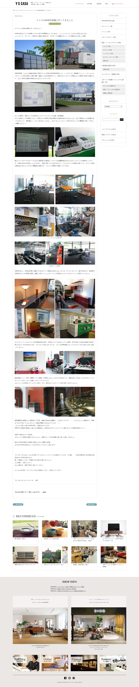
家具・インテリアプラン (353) (111, 42)
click (44, 492)
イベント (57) (106, 31)
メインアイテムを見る (109, 129)
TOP (14, 10)
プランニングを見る (108, 140)
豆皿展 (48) (106, 69)
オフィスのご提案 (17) (109, 86)
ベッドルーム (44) (108, 53)
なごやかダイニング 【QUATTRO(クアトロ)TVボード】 (113, 539)
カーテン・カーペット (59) (110, 57)
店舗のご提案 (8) (107, 93)
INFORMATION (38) (108, 21)
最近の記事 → (92, 504)
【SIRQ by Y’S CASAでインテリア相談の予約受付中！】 (71, 591)
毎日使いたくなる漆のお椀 (51, 538)
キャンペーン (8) (107, 26)
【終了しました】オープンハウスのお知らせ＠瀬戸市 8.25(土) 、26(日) (83, 539)
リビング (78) (106, 46)
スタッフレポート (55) (109, 37)
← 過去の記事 (18, 504)
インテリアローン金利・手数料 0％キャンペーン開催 (70, 586)
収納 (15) (105, 60)
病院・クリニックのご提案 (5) (111, 89)
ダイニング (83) (107, 50)
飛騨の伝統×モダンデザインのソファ (25, 564)
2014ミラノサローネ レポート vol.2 (54, 564)
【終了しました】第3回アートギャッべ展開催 (113, 565)
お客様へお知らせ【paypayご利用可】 (67, 589)
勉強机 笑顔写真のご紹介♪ (81, 564)
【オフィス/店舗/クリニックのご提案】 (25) (113, 81)
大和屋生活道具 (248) (108, 65)
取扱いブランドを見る (109, 134)
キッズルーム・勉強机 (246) (110, 74)
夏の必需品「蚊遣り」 (21, 538)
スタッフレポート (55, 23)
